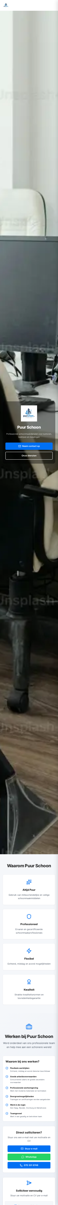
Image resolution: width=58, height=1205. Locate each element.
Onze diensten (29, 455)
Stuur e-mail (31, 1148)
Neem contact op (31, 446)
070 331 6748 (31, 1165)
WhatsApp (31, 1156)
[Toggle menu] (52, 5)
